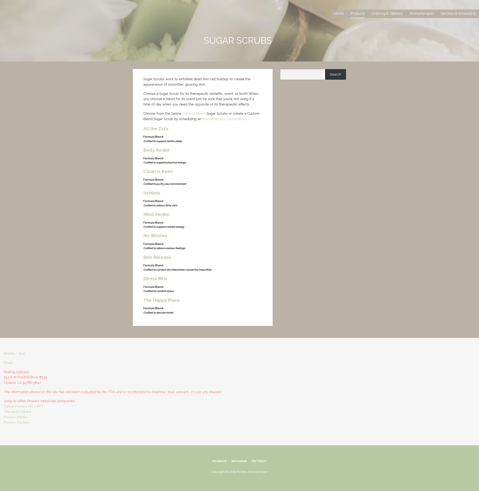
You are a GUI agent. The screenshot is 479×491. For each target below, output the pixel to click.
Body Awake (156, 150)
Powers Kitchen (16, 422)
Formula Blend (194, 113)
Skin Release (157, 257)
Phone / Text (14, 354)
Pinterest (259, 461)
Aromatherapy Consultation (224, 119)
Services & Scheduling (458, 13)
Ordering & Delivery (387, 13)
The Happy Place (161, 300)
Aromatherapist (421, 13)
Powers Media (15, 417)
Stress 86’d (155, 278)
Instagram (239, 461)
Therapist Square (17, 412)
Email (8, 363)
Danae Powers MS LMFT (23, 406)
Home (339, 13)
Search (335, 74)
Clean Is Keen (158, 171)
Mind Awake (156, 214)
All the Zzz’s (155, 128)
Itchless (151, 193)
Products (358, 13)
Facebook (219, 461)
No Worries (155, 235)
